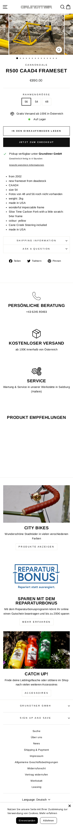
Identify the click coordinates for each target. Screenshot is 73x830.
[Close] (70, 806)
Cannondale (36, 65)
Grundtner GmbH (35, 705)
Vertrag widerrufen (36, 774)
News (36, 743)
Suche (36, 731)
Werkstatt (36, 780)
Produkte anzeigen (36, 546)
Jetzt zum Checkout (36, 142)
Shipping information (37, 240)
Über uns (36, 737)
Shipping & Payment (36, 749)
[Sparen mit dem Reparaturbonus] (36, 575)
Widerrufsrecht (36, 768)
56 (26, 101)
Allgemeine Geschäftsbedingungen (36, 762)
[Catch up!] (36, 650)
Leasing (37, 787)
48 (46, 101)
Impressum (36, 756)
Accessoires (36, 693)
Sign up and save (35, 718)
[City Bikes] (36, 504)
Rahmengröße (36, 94)
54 (36, 101)
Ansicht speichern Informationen (26, 165)
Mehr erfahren (36, 622)
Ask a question (36, 248)
